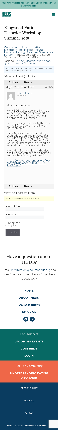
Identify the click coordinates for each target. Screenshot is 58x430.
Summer (30, 63)
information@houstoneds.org (30, 270)
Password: (12, 214)
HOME (29, 290)
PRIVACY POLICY (29, 388)
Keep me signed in (14, 224)
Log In (12, 232)
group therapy (13, 63)
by (26, 413)
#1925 (49, 87)
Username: (13, 205)
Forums (39, 49)
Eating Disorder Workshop (33, 61)
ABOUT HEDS (29, 297)
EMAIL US (29, 311)
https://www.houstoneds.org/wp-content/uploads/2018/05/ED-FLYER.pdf (29, 163)
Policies (29, 400)
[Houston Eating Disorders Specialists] (6, 14)
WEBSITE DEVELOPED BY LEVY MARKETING (29, 425)
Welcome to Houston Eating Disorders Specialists (23, 48)
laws (30, 413)
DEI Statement (29, 304)
